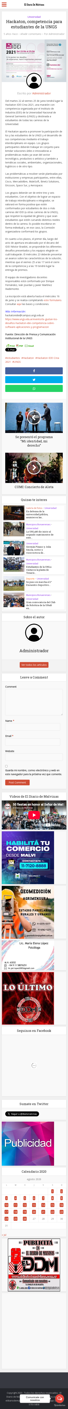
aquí (19, 304)
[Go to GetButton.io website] (59, 1405)
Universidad (34, 16)
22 (52, 1212)
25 (15, 1218)
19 (24, 1212)
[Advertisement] (34, 1331)
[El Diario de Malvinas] (34, 4)
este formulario (52, 300)
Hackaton (28, 358)
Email (9, 736)
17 (6, 1212)
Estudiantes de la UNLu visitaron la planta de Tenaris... (38, 569)
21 (43, 1212)
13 (34, 1205)
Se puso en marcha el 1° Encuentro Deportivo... (39, 583)
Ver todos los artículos (34, 664)
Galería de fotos (34, 508)
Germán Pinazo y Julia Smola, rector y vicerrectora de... (38, 549)
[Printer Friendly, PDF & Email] (20, 346)
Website (9, 751)
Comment (11, 686)
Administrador (57, 34)
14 (43, 1205)
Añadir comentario (30, 34)
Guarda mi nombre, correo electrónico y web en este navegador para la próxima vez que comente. (33, 772)
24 (6, 1218)
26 (24, 1218)
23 (61, 1212)
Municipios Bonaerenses (38, 524)
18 (15, 1212)
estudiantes (13, 358)
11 (15, 1205)
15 (52, 1205)
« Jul (4, 1234)
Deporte (30, 578)
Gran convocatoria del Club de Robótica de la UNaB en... (40, 605)
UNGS (17, 361)
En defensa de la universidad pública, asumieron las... (37, 514)
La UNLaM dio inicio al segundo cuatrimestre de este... (40, 534)
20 (34, 1212)
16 (61, 1205)
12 (24, 1205)
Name (9, 720)
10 (6, 1205)
